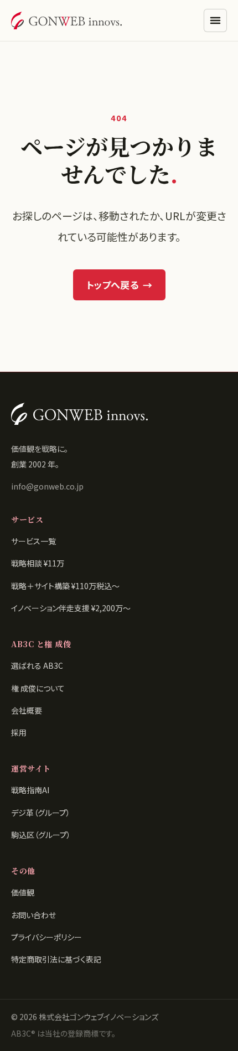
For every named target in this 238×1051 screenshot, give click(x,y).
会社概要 (26, 710)
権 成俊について (38, 688)
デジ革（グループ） (40, 812)
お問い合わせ (33, 914)
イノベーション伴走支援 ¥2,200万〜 (71, 607)
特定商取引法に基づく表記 (56, 959)
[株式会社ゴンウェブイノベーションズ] (66, 20)
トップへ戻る (119, 285)
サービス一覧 (33, 541)
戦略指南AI (30, 789)
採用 (19, 732)
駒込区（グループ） (41, 834)
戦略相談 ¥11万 (37, 563)
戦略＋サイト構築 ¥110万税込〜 (65, 585)
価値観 (22, 892)
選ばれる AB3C (37, 665)
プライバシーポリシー (46, 937)
